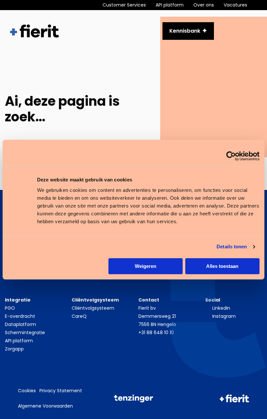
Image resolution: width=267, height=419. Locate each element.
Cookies (27, 390)
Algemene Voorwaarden (45, 406)
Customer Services (124, 5)
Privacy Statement (60, 390)
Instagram (224, 316)
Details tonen (232, 246)
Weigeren (145, 266)
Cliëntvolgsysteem (93, 308)
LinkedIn (221, 308)
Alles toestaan (222, 266)
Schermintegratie (25, 332)
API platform (170, 5)
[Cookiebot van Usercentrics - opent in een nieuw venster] (231, 156)
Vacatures (235, 5)
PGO (10, 308)
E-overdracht (20, 316)
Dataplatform (20, 324)
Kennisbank (184, 31)
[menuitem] (129, 5)
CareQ (79, 316)
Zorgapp (14, 349)
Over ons (203, 5)
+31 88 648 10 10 (156, 332)
